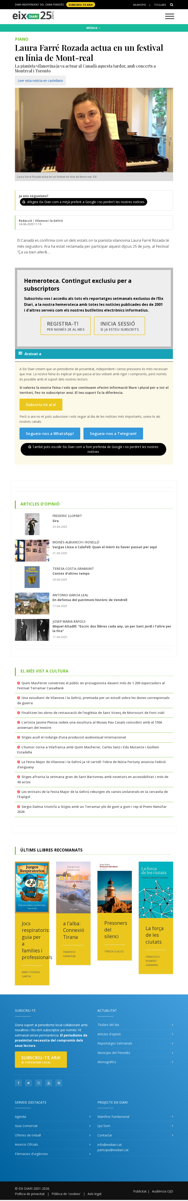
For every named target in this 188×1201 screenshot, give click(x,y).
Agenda (20, 1116)
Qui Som (103, 1126)
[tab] (94, 354)
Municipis (139, 4)
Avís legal (94, 1194)
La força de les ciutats (155, 935)
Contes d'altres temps (71, 573)
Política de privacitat (30, 1194)
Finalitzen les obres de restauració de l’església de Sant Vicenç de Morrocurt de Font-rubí (93, 712)
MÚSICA (92, 28)
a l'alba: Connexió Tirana (73, 930)
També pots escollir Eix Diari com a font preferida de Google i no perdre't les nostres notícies (95, 449)
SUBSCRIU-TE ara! (81, 4)
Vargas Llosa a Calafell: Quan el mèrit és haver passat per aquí (105, 547)
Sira (56, 521)
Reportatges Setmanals (114, 1043)
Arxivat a (33, 353)
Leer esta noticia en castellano (40, 80)
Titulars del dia (108, 1024)
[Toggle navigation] (170, 16)
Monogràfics (106, 1062)
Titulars (160, 4)
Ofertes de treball (28, 1135)
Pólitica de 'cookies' (66, 1194)
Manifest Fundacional (113, 1116)
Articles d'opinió (109, 1034)
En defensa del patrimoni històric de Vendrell (90, 600)
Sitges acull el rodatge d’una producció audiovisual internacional (74, 737)
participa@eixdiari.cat (113, 1150)
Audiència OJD (162, 1191)
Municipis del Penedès (113, 1053)
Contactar (104, 1135)
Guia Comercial (26, 1126)
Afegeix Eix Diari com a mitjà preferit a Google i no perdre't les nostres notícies (85, 202)
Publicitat (140, 1191)
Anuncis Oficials (26, 1144)
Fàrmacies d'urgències (31, 1154)
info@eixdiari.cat (109, 1144)
